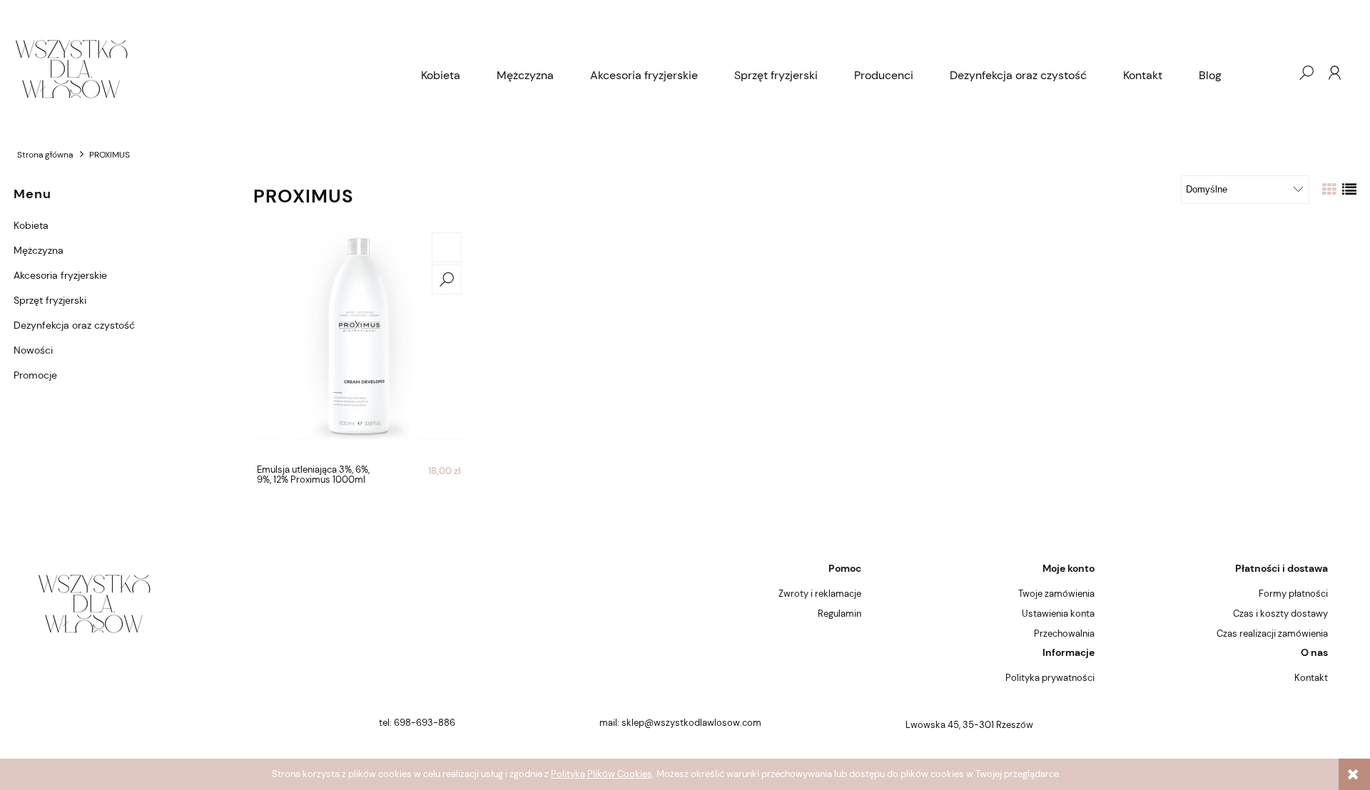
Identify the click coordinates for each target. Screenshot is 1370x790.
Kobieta (31, 225)
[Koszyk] (1277, 73)
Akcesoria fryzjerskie (60, 275)
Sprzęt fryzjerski (50, 300)
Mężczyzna (39, 250)
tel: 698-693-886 (417, 723)
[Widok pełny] (1349, 189)
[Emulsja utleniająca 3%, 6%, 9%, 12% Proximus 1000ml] (359, 344)
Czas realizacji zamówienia (1272, 633)
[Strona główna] (209, 72)
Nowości (33, 350)
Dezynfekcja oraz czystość (74, 325)
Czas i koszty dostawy (1280, 613)
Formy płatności (1293, 594)
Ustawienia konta (1058, 613)
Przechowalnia (1064, 633)
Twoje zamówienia (1056, 594)
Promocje (35, 375)
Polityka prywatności (1050, 678)
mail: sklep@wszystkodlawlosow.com (680, 723)
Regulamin (839, 613)
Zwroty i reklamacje (819, 594)
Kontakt (1311, 678)
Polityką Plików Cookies (601, 774)
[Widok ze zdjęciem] (1329, 189)
